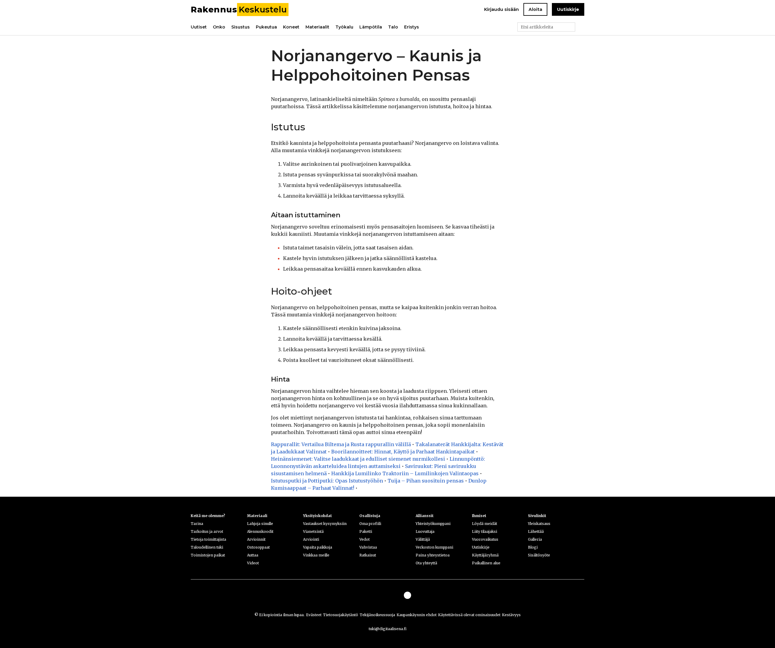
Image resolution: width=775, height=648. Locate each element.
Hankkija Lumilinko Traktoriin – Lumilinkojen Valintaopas (405, 473)
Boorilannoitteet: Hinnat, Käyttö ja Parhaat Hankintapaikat (403, 452)
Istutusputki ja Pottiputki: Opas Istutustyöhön (327, 481)
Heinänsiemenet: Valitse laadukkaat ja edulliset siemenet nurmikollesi (358, 459)
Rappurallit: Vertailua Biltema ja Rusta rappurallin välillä (341, 444)
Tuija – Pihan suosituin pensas (426, 481)
